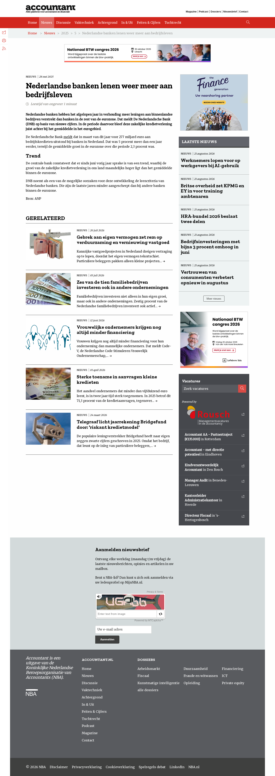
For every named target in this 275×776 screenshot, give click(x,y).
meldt (67, 137)
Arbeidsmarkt (149, 669)
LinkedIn (177, 767)
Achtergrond (107, 23)
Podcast (203, 11)
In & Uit (127, 23)
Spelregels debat (152, 767)
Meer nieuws (214, 298)
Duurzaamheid (196, 669)
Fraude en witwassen (201, 676)
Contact (243, 11)
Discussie (63, 23)
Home (32, 23)
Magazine (191, 11)
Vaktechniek (84, 23)
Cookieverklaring (120, 767)
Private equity (233, 683)
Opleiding (192, 683)
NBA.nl (194, 767)
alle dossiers (148, 690)
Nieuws (46, 23)
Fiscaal (143, 676)
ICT (225, 676)
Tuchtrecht (172, 23)
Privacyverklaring (87, 767)
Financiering (232, 669)
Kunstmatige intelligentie (159, 683)
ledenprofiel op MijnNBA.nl (121, 582)
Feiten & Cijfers (148, 23)
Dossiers (216, 11)
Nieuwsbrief (230, 11)
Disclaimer (59, 767)
